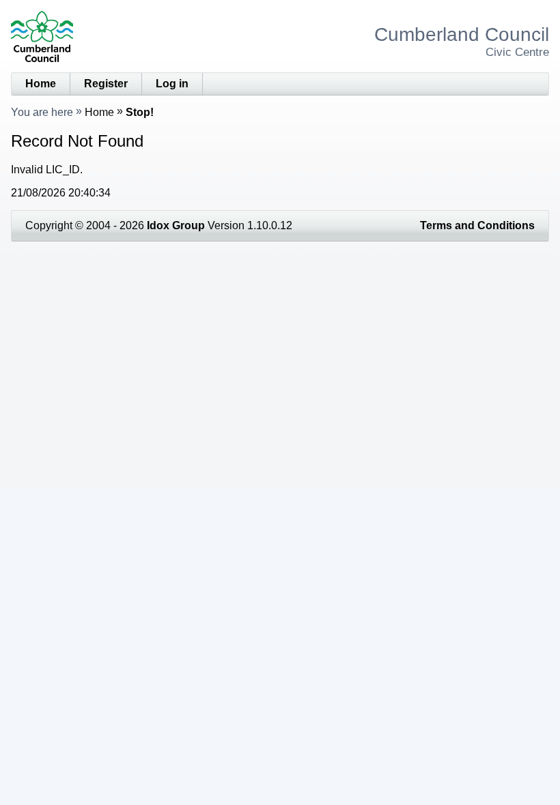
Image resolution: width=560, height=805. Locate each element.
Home (40, 83)
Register (106, 83)
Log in (172, 83)
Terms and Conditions (477, 225)
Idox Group (176, 225)
